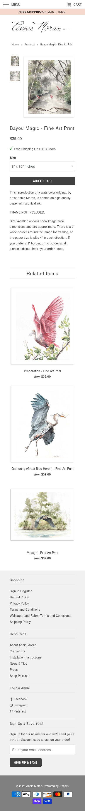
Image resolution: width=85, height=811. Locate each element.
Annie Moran (34, 786)
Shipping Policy (20, 621)
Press (14, 669)
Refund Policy (19, 597)
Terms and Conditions (25, 609)
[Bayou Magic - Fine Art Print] (49, 86)
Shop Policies (19, 675)
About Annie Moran (23, 645)
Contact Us (17, 651)
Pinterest (20, 711)
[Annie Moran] (42, 27)
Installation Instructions (25, 657)
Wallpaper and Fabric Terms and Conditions (40, 615)
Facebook (20, 699)
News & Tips (18, 663)
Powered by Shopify (56, 786)
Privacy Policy (19, 603)
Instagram (20, 705)
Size (13, 157)
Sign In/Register (21, 591)
